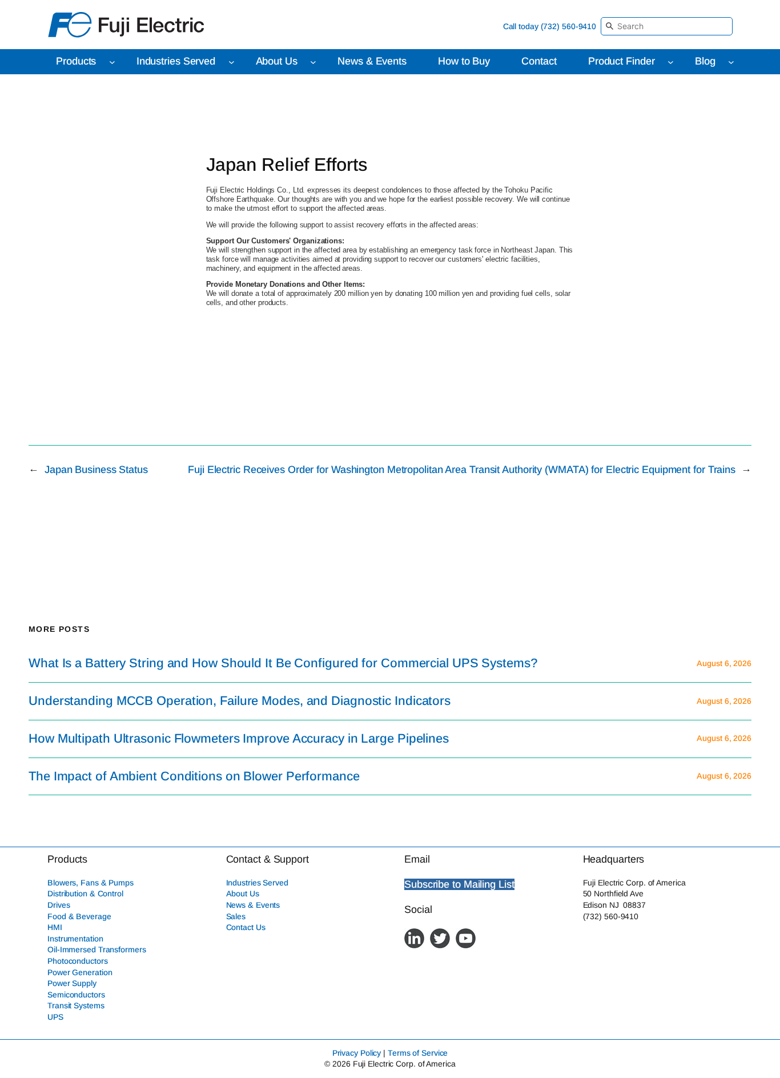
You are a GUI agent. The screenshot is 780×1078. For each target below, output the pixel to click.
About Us (242, 893)
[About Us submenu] (313, 62)
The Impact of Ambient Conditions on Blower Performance (194, 776)
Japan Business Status (96, 469)
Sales (236, 916)
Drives (58, 904)
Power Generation (79, 972)
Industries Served (257, 882)
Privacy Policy (356, 1052)
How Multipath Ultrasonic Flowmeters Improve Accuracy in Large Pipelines (239, 739)
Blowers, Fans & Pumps (90, 882)
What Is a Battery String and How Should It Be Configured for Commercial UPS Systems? (283, 663)
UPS (55, 1016)
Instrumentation (75, 938)
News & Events (253, 904)
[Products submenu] (112, 62)
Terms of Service (418, 1052)
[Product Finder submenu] (671, 62)
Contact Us (246, 927)
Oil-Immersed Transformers (96, 949)
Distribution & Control (85, 893)
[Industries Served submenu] (231, 62)
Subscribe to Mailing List (459, 884)
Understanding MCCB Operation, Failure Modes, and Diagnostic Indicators (240, 701)
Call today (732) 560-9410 (550, 26)
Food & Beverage (79, 916)
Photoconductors (77, 960)
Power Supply (72, 983)
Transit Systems (75, 1005)
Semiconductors (76, 994)
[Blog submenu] (731, 62)
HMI (54, 927)
